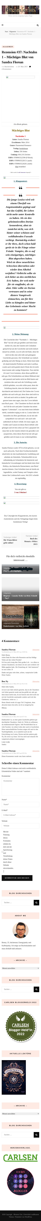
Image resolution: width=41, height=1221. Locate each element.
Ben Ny (5, 681)
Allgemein (8, 47)
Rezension (15, 623)
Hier (16, 167)
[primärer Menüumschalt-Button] (3, 25)
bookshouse (23, 148)
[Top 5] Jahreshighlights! (12, 571)
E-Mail (5, 810)
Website (4, 821)
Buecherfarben (9, 67)
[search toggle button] (38, 25)
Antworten (35, 650)
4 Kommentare (6, 69)
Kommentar (6, 776)
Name (4, 800)
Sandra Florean (8, 649)
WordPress (28, 1217)
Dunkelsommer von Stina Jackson (16, 626)
